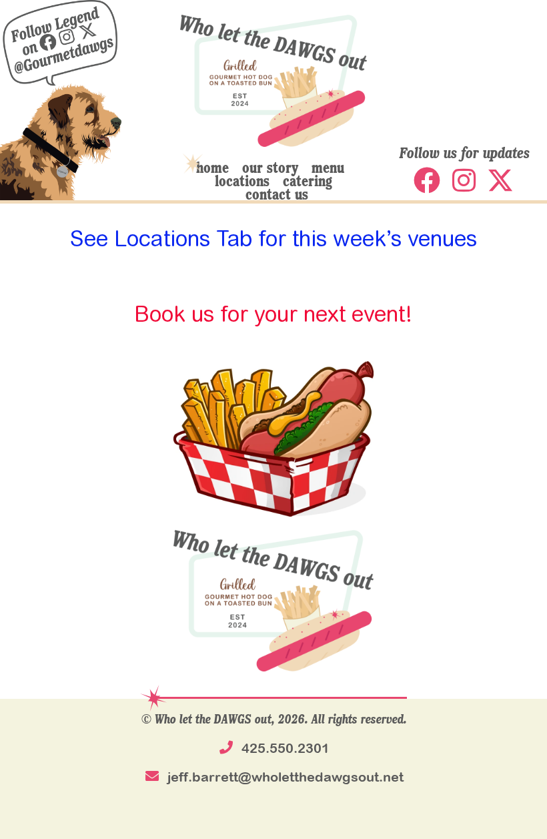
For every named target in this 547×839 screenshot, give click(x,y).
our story (270, 167)
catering (307, 180)
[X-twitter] (500, 180)
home (212, 167)
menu (328, 167)
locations (242, 180)
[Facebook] (427, 180)
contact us (276, 193)
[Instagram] (463, 180)
